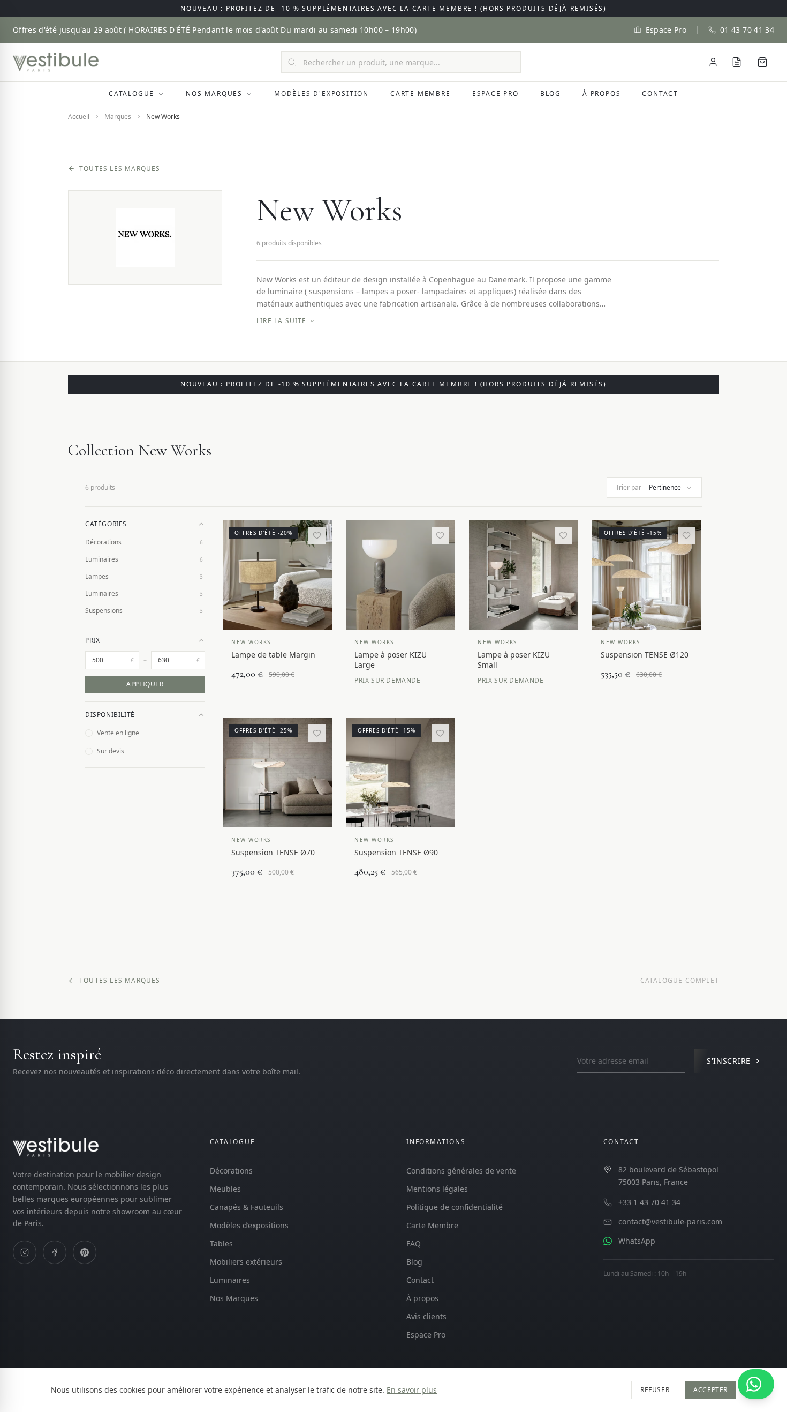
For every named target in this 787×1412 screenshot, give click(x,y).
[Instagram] (24, 1252)
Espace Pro (666, 30)
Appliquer (144, 684)
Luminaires (230, 1280)
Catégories (106, 524)
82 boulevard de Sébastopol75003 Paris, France (668, 1175)
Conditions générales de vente (461, 1171)
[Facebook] (54, 1252)
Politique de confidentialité (454, 1207)
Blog (550, 93)
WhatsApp (636, 1241)
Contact (660, 93)
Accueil (78, 116)
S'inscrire (729, 1061)
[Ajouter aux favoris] (317, 535)
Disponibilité (110, 715)
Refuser (654, 1389)
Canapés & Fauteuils (246, 1207)
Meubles (225, 1189)
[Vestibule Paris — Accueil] (56, 62)
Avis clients (426, 1316)
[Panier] (762, 62)
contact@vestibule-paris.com (670, 1221)
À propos (601, 93)
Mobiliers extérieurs (246, 1262)
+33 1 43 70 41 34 (649, 1202)
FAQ (413, 1243)
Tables (221, 1243)
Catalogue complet (679, 980)
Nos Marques (214, 93)
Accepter (710, 1389)
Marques (117, 116)
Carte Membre (420, 93)
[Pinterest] (84, 1252)
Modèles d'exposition (321, 93)
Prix (92, 640)
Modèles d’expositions (249, 1225)
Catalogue (131, 93)
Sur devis (110, 751)
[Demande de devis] (736, 62)
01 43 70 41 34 (747, 30)
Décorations (231, 1171)
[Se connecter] (713, 62)
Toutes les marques (120, 169)
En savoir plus (412, 1390)
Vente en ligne (118, 732)
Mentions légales (437, 1189)
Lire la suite (281, 321)
